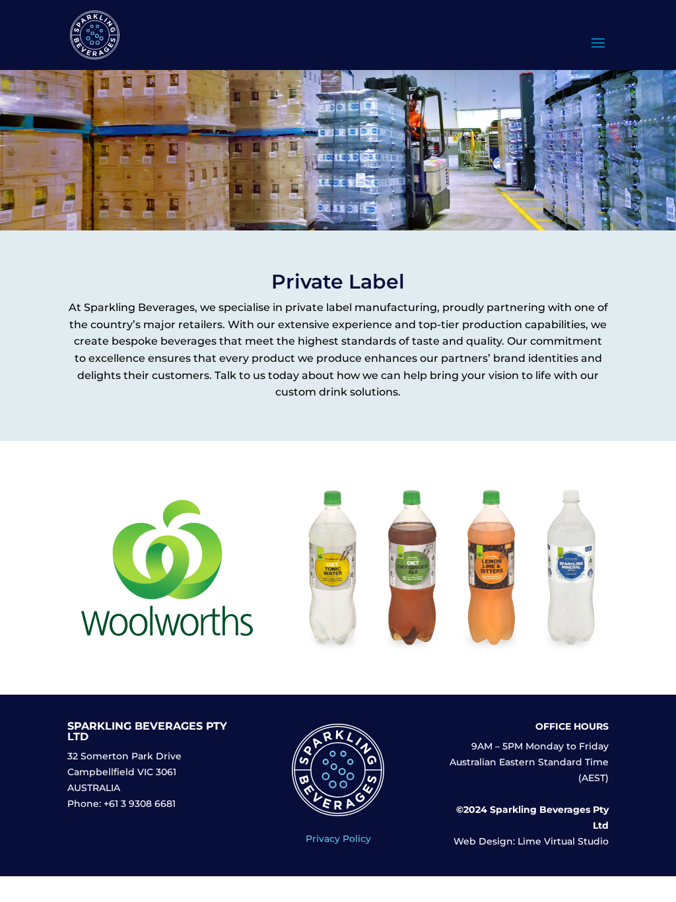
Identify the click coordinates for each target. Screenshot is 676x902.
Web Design (483, 841)
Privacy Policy (338, 839)
